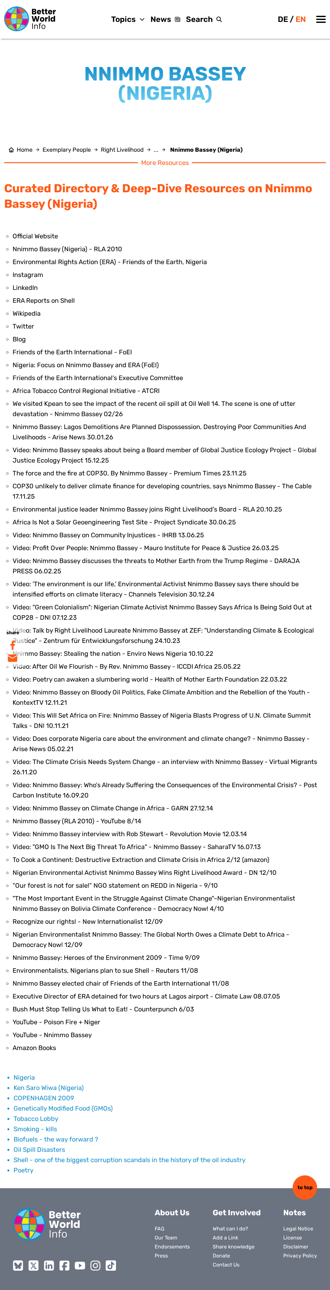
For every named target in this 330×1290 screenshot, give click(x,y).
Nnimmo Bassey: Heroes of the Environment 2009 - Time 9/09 (106, 957)
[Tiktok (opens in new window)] (111, 1265)
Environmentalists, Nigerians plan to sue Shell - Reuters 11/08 (105, 970)
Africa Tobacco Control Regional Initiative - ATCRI (86, 391)
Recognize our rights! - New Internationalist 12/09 (88, 921)
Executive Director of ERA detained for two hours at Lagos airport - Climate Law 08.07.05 (146, 996)
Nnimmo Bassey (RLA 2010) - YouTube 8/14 (77, 821)
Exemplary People (67, 149)
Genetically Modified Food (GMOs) (63, 1108)
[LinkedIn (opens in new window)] (49, 1265)
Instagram (28, 275)
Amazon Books (34, 1048)
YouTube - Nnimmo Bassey (52, 1035)
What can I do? (230, 1229)
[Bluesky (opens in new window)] (18, 1265)
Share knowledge (234, 1247)
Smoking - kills (35, 1129)
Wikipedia (27, 313)
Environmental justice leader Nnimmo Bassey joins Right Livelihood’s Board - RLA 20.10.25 (147, 509)
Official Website (35, 236)
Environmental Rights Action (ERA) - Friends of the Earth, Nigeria (110, 262)
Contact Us (226, 1265)
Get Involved (237, 1212)
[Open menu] (321, 19)
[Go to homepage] (30, 18)
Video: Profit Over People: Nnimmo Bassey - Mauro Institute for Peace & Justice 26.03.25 (146, 548)
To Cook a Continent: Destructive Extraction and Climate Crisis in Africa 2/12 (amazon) (141, 860)
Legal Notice (298, 1229)
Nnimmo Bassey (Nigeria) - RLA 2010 (67, 249)
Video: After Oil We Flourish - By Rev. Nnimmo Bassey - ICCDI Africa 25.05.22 (127, 666)
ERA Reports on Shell (44, 300)
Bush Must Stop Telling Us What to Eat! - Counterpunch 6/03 (103, 1009)
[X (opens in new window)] (33, 1265)
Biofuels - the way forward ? (56, 1139)
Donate (221, 1256)
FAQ (159, 1229)
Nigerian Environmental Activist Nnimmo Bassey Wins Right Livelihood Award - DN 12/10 (145, 872)
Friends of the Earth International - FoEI (72, 352)
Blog (19, 339)
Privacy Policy (300, 1256)
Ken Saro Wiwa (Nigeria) (49, 1088)
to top (305, 1187)
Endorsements (172, 1247)
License (292, 1238)
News (160, 19)
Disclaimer (295, 1247)
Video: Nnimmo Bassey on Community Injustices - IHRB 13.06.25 (108, 535)
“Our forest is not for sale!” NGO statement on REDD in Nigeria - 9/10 (115, 885)
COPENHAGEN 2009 (44, 1098)
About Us (172, 1212)
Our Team (166, 1238)
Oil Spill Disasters (39, 1149)
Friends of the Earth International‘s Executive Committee (98, 378)
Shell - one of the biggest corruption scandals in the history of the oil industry (130, 1160)
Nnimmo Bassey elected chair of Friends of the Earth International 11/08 (121, 983)
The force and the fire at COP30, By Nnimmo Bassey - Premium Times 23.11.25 (130, 473)
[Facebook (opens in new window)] (64, 1265)
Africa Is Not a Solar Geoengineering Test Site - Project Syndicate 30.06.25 (124, 522)
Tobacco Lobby (36, 1119)
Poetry (24, 1170)
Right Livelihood (122, 149)
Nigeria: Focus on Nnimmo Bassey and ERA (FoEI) (86, 365)
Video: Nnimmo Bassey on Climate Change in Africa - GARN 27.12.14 (113, 808)
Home (25, 149)
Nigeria (24, 1077)
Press (161, 1256)
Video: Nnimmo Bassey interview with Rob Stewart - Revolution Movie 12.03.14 (130, 834)
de (283, 19)
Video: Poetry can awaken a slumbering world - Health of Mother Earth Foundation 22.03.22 (150, 679)
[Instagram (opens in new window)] (95, 1265)
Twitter (23, 326)
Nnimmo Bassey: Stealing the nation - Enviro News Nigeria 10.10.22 (113, 653)
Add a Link (225, 1238)
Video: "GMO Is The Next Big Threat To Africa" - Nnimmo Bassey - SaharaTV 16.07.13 (137, 847)
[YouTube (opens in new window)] (80, 1265)
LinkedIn (25, 287)
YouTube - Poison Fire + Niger (56, 1022)
